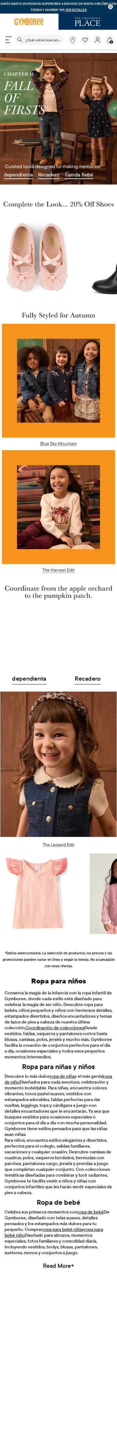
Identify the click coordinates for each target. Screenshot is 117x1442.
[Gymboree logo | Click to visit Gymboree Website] (29, 22)
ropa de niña (62, 1076)
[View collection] (58, 634)
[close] (110, 7)
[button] (85, 40)
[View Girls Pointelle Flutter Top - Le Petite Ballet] (37, 894)
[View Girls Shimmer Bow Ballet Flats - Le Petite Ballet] (37, 257)
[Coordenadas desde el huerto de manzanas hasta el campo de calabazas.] (58, 589)
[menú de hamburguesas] (8, 40)
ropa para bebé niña (62, 1229)
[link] (73, 40)
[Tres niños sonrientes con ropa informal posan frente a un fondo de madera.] (58, 385)
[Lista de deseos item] (86, 44)
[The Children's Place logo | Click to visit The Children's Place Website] (87, 22)
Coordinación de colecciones (54, 1028)
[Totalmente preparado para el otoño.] (58, 312)
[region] (58, 7)
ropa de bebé (90, 1212)
